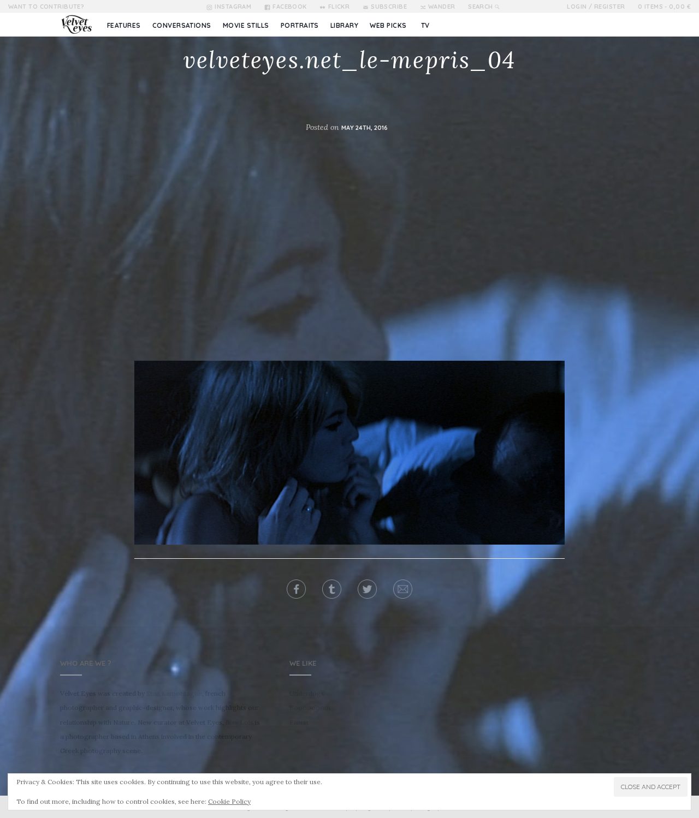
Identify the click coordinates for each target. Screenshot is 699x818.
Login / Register (596, 6)
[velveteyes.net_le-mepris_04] (349, 452)
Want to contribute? (46, 6)
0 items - (664, 6)
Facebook (290, 6)
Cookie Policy (229, 801)
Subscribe (389, 6)
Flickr (339, 6)
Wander (441, 6)
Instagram (233, 6)
